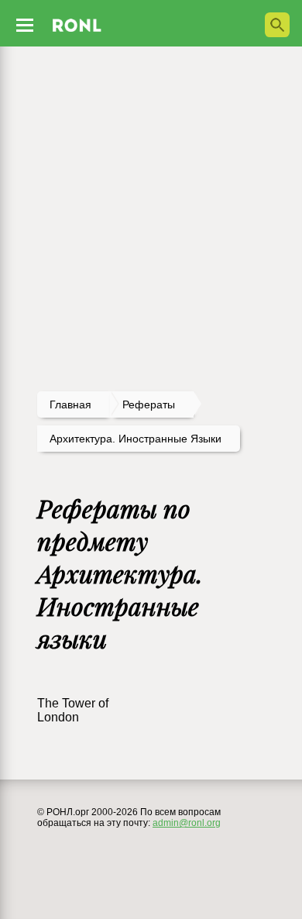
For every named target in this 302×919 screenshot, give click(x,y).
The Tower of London (72, 710)
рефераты (148, 404)
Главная (70, 404)
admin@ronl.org (187, 822)
